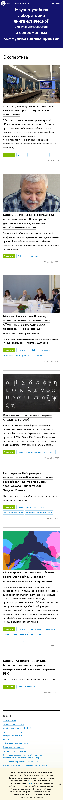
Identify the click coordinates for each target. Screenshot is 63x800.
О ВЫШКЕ (8, 716)
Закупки (6, 739)
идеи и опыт (23, 350)
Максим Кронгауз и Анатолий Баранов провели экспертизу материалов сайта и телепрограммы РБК (29, 666)
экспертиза (38, 355)
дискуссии (22, 154)
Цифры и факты (9, 720)
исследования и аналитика (29, 452)
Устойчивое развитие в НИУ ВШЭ (17, 728)
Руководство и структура (13, 724)
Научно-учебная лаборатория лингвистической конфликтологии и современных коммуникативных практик (31, 23)
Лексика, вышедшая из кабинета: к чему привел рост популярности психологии (28, 110)
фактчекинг (49, 452)
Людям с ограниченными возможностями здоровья (25, 765)
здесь (30, 781)
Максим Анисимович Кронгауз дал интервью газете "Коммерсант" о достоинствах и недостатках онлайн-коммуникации (28, 220)
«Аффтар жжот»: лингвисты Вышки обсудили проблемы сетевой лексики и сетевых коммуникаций (28, 576)
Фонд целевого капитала (13, 747)
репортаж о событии (39, 154)
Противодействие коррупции (15, 751)
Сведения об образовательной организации (22, 761)
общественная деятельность (39, 512)
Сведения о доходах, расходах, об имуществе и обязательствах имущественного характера (23, 756)
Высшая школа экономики (18, 3)
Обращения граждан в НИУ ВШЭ (17, 743)
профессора (44, 350)
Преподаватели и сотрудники (15, 732)
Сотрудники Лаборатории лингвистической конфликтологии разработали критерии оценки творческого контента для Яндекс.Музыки (28, 481)
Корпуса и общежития (12, 735)
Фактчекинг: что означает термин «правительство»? (27, 417)
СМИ (20, 256)
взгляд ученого (31, 256)
